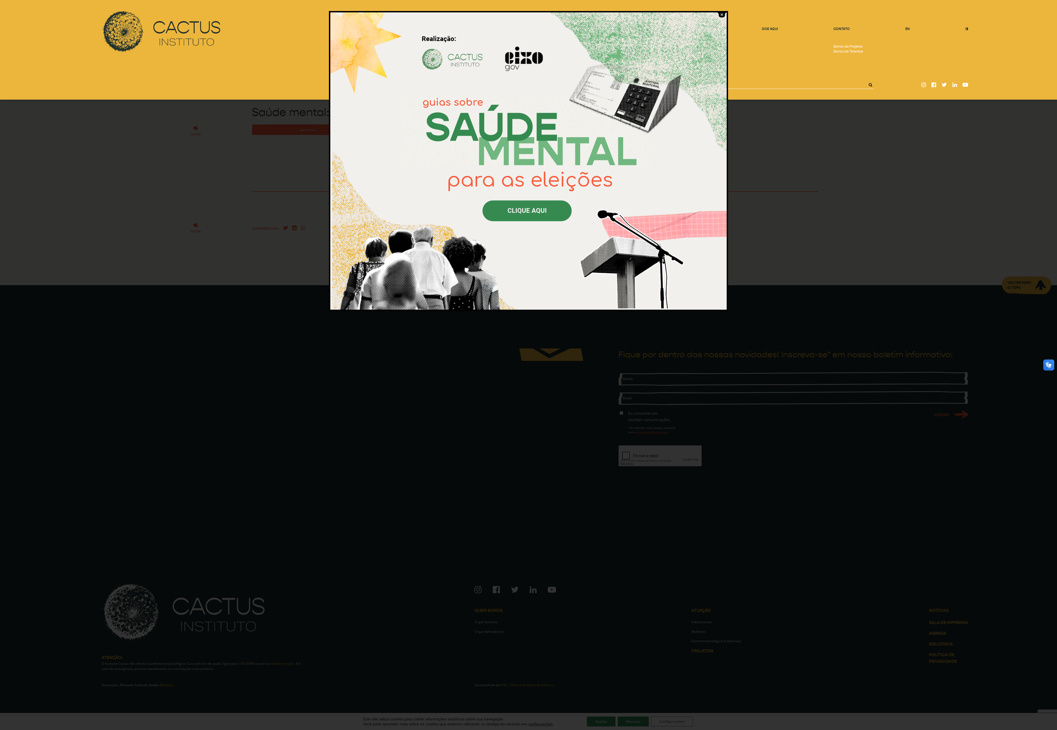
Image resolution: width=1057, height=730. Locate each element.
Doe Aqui (770, 29)
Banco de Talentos (848, 51)
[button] (870, 85)
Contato (841, 29)
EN (907, 29)
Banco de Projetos (847, 46)
